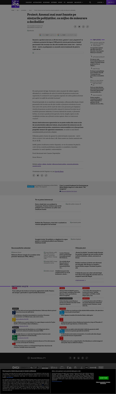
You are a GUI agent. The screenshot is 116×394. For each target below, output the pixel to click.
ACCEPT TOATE (103, 378)
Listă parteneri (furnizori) (57, 381)
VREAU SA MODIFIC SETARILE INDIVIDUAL (103, 383)
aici (43, 384)
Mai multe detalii (10, 377)
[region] (58, 381)
